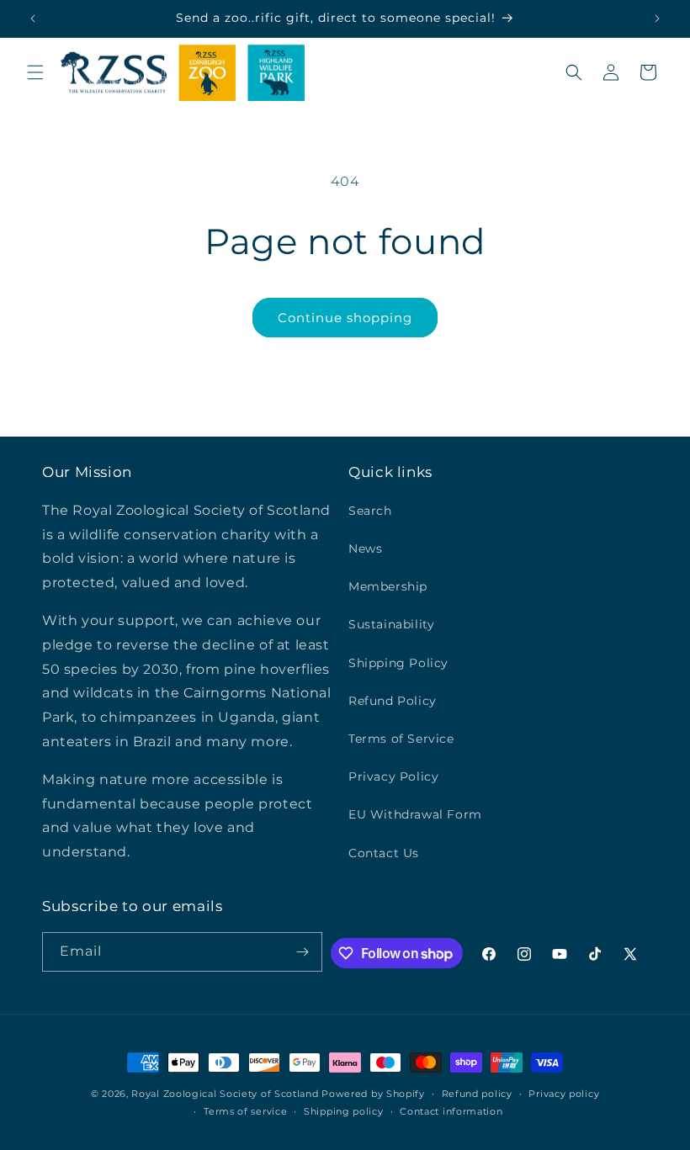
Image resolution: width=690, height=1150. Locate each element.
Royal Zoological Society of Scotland (224, 1094)
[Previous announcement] (32, 18)
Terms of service (245, 1111)
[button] (35, 72)
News (365, 548)
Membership (387, 586)
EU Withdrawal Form (415, 814)
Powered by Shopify (373, 1094)
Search (370, 510)
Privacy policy (563, 1094)
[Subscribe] (302, 952)
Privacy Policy (393, 776)
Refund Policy (392, 700)
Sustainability (391, 624)
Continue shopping (345, 318)
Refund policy (477, 1094)
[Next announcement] (657, 18)
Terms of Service (401, 738)
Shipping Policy (398, 662)
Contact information (451, 1111)
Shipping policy (344, 1111)
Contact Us (383, 853)
